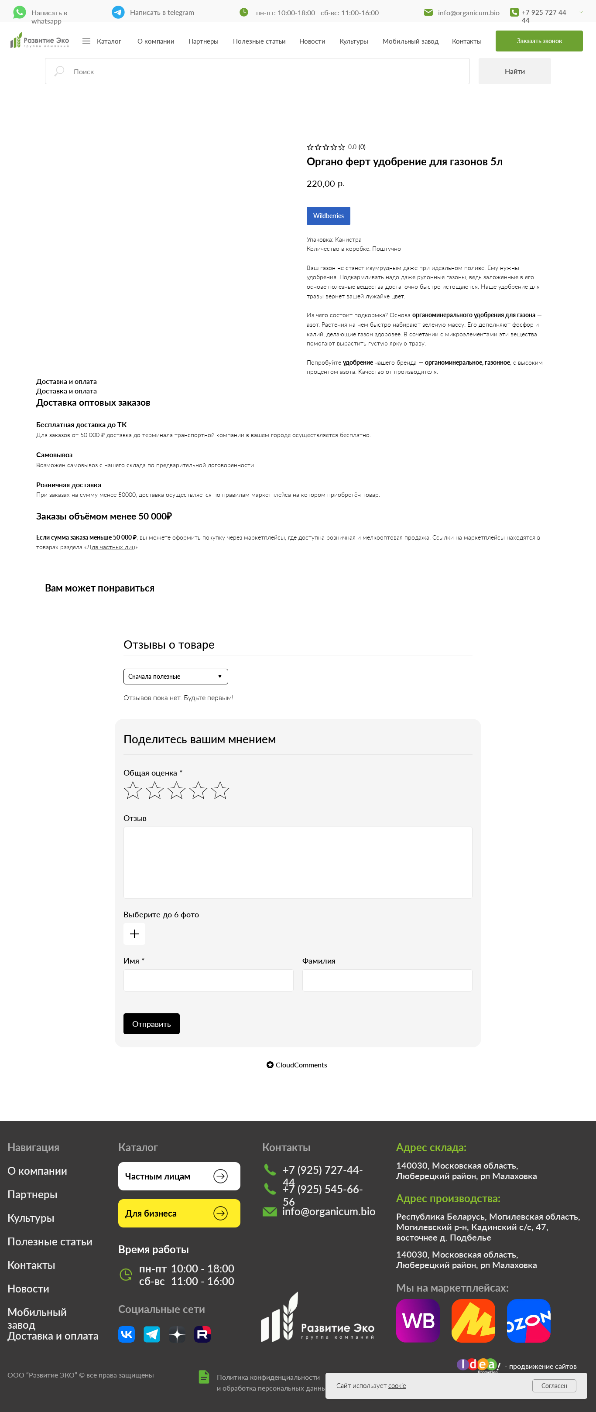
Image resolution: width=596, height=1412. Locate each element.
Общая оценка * (153, 772)
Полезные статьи (259, 41)
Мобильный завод (410, 41)
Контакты (467, 41)
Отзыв (135, 818)
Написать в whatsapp (49, 16)
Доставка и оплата (53, 1335)
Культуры (353, 41)
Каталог (109, 41)
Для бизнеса (151, 1213)
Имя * (134, 960)
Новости (312, 41)
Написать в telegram (162, 12)
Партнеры (203, 41)
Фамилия (319, 960)
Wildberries (328, 215)
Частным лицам (157, 1176)
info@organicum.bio (469, 12)
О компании (156, 41)
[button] (539, 41)
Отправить (151, 1024)
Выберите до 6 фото (161, 914)
